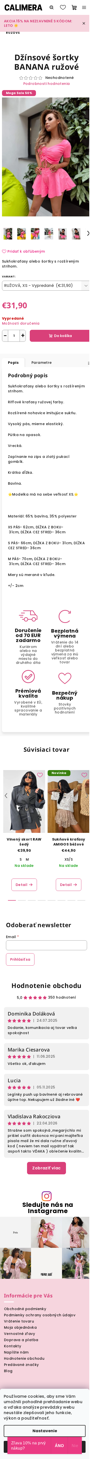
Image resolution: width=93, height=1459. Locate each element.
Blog (8, 1370)
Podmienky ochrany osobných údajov (39, 1315)
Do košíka (63, 335)
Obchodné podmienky (25, 1308)
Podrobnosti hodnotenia (46, 83)
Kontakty (12, 1346)
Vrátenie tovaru (19, 1321)
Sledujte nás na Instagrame (47, 1208)
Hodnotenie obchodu (46, 985)
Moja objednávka (20, 1327)
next (87, 796)
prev (6, 796)
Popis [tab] (13, 362)
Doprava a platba (21, 1339)
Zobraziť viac (46, 1168)
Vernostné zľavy (19, 1333)
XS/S (68, 859)
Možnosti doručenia (20, 323)
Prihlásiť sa (20, 959)
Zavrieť (51, 348)
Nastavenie (44, 1431)
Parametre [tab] (41, 362)
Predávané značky (21, 1364)
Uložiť (11, 348)
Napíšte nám (16, 1352)
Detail (21, 884)
